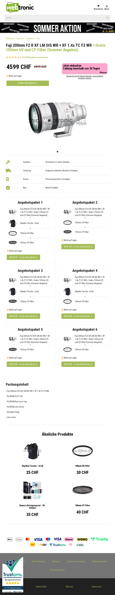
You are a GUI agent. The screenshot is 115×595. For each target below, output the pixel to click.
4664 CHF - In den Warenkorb (22, 316)
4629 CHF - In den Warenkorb (77, 364)
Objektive (30, 38)
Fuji (38, 38)
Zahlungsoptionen (99, 561)
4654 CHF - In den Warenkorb (77, 316)
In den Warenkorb (27, 83)
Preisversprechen (57, 570)
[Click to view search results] (107, 18)
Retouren (56, 561)
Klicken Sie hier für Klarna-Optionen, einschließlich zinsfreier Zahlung (84, 77)
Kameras (20, 38)
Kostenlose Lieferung (76, 561)
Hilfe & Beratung (38, 561)
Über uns (69, 586)
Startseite (10, 38)
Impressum (96, 586)
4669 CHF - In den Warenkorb (77, 246)
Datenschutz (41, 586)
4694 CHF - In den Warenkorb (22, 257)
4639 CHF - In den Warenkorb (22, 364)
